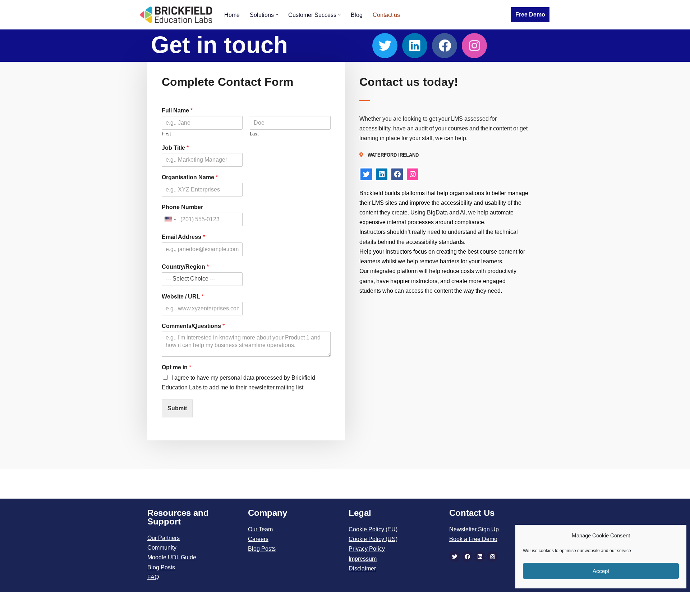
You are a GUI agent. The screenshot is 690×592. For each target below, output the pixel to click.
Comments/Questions (193, 326)
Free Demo (530, 14)
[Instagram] (474, 45)
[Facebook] (444, 45)
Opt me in (176, 367)
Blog (357, 15)
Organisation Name (190, 177)
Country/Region (185, 267)
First (166, 134)
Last (254, 134)
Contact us (386, 15)
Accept (601, 571)
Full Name (177, 110)
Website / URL (183, 296)
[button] (277, 14)
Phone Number (182, 207)
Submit (177, 408)
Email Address (183, 237)
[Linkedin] (414, 45)
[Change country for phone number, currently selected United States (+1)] (170, 219)
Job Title (175, 148)
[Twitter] (384, 45)
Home (232, 15)
